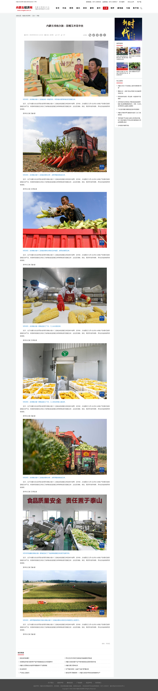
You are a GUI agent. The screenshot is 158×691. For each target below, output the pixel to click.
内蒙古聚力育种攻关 (72, 665)
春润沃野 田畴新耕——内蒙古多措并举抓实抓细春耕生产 (83, 672)
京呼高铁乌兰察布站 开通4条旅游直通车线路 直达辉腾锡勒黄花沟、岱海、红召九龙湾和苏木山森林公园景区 (129, 104)
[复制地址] (101, 35)
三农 (33, 15)
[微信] (90, 35)
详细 (38, 15)
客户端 (139, 2)
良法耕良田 (23, 669)
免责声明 (89, 682)
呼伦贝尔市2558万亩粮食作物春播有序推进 (79, 658)
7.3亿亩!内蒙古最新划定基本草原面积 (128, 109)
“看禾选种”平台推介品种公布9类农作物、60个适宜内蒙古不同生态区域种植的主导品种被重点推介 (129, 120)
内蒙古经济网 (26, 15)
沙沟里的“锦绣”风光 (123, 125)
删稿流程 (70, 682)
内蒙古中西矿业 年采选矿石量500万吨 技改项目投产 (122, 73)
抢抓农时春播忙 (24, 658)
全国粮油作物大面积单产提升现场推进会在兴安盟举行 (36, 662)
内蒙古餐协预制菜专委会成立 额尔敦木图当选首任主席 (122, 57)
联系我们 (98, 682)
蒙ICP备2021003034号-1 (117, 686)
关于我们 (51, 682)
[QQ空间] (97, 35)
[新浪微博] (93, 35)
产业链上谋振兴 (24, 672)
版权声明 (60, 682)
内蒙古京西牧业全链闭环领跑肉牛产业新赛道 (33, 665)
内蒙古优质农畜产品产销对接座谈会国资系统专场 (81, 662)
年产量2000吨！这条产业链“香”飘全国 (77, 669)
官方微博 (121, 2)
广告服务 (79, 682)
